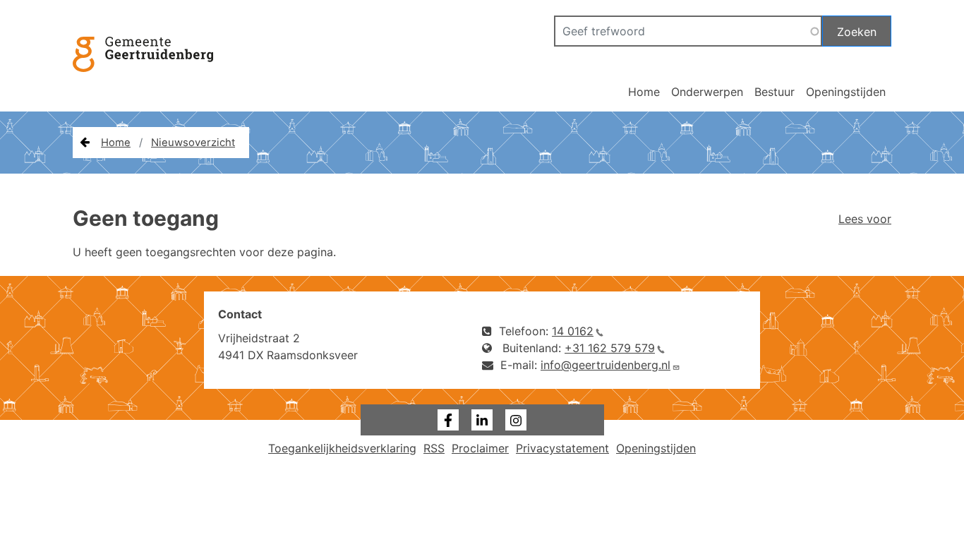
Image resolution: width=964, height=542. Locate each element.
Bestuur (774, 92)
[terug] (85, 142)
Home (644, 92)
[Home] (150, 71)
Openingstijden (846, 92)
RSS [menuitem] (434, 448)
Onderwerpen (707, 92)
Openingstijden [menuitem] (656, 448)
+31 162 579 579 (610, 348)
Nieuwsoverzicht (193, 142)
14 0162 (573, 331)
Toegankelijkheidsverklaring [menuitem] (342, 448)
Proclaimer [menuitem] (480, 448)
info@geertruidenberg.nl (605, 365)
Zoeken (856, 32)
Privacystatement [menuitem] (562, 448)
